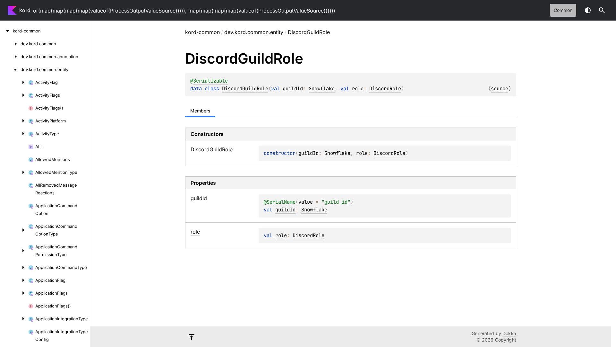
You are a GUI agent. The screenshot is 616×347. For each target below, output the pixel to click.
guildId (285, 209)
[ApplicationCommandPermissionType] (14, 250)
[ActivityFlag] (14, 82)
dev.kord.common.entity (253, 32)
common (563, 10)
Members (200, 110)
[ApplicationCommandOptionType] (14, 230)
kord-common (202, 32)
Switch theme (587, 10)
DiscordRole (385, 88)
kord (24, 10)
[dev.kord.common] (10, 43)
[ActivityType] (14, 133)
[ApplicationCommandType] (14, 267)
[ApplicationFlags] (14, 293)
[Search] (601, 10)
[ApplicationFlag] (14, 280)
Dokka (509, 333)
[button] (601, 10)
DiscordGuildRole (245, 88)
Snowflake (322, 88)
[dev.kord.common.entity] (10, 69)
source (499, 88)
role (281, 235)
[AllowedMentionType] (14, 172)
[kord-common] (6, 30)
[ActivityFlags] (14, 95)
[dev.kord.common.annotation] (10, 56)
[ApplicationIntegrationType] (14, 318)
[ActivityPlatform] (14, 120)
